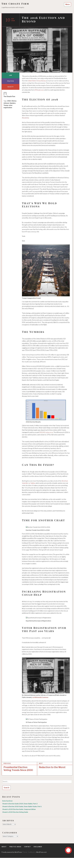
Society (10, 87)
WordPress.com (41, 852)
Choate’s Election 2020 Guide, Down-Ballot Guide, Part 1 (22, 806)
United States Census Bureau (37, 81)
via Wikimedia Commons (40, 697)
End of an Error (7, 801)
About (4, 846)
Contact (27, 846)
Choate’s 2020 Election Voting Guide (15, 812)
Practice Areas (15, 846)
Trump (6, 105)
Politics (10, 81)
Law (10, 75)
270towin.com (39, 90)
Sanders (13, 103)
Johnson (6, 103)
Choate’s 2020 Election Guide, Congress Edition (19, 809)
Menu (67, 4)
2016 (9, 101)
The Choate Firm (15, 3)
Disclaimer (38, 846)
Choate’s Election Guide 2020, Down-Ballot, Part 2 (19, 804)
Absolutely (25, 118)
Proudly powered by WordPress (12, 852)
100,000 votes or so (46, 432)
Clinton (13, 101)
